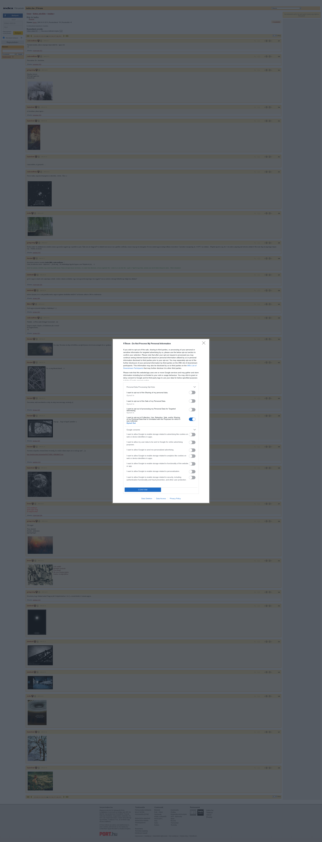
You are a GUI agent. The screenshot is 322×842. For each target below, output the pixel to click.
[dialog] (161, 421)
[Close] (204, 343)
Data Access (161, 498)
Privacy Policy (175, 498)
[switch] (192, 392)
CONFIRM (143, 490)
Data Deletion (146, 498)
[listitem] (161, 387)
